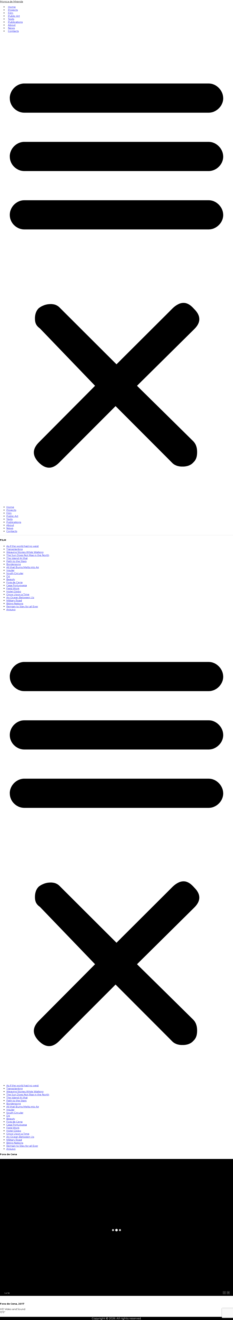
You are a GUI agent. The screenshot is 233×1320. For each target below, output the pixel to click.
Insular (10, 570)
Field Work (12, 588)
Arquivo (11, 609)
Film (10, 12)
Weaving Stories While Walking (24, 552)
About (12, 25)
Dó (8, 576)
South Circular (14, 573)
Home (12, 6)
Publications (15, 22)
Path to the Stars (16, 561)
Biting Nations (14, 603)
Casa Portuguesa (16, 585)
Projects (13, 9)
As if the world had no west (22, 546)
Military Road (14, 600)
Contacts (13, 31)
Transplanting (14, 549)
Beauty (10, 579)
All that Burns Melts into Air (22, 567)
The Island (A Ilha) (17, 558)
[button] (116, 269)
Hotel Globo (13, 591)
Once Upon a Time (17, 594)
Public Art (14, 15)
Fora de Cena (14, 582)
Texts (11, 18)
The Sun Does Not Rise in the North (27, 555)
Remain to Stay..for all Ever (22, 606)
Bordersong (13, 564)
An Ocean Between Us (20, 597)
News (11, 28)
